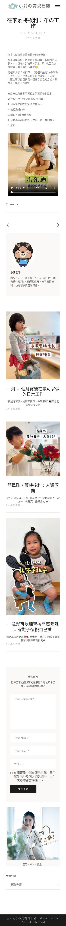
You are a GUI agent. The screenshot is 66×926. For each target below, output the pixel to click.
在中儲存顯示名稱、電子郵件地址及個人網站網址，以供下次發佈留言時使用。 (35, 776)
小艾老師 (35, 38)
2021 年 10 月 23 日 (33, 33)
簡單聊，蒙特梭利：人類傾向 (33, 488)
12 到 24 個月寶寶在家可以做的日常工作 (33, 391)
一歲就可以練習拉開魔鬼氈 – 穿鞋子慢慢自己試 (33, 627)
